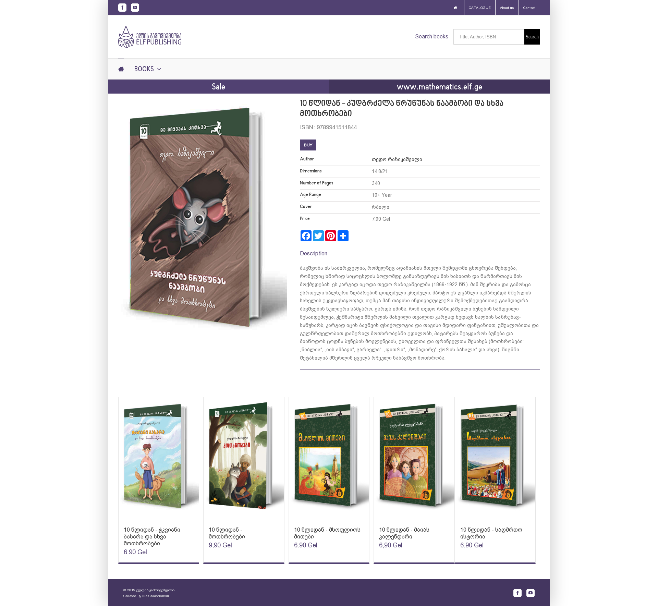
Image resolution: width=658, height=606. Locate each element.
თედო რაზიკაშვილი (397, 159)
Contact (529, 8)
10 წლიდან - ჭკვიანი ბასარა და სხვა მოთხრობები (152, 536)
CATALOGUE (480, 8)
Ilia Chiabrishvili (155, 596)
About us (507, 8)
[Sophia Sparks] (159, 458)
